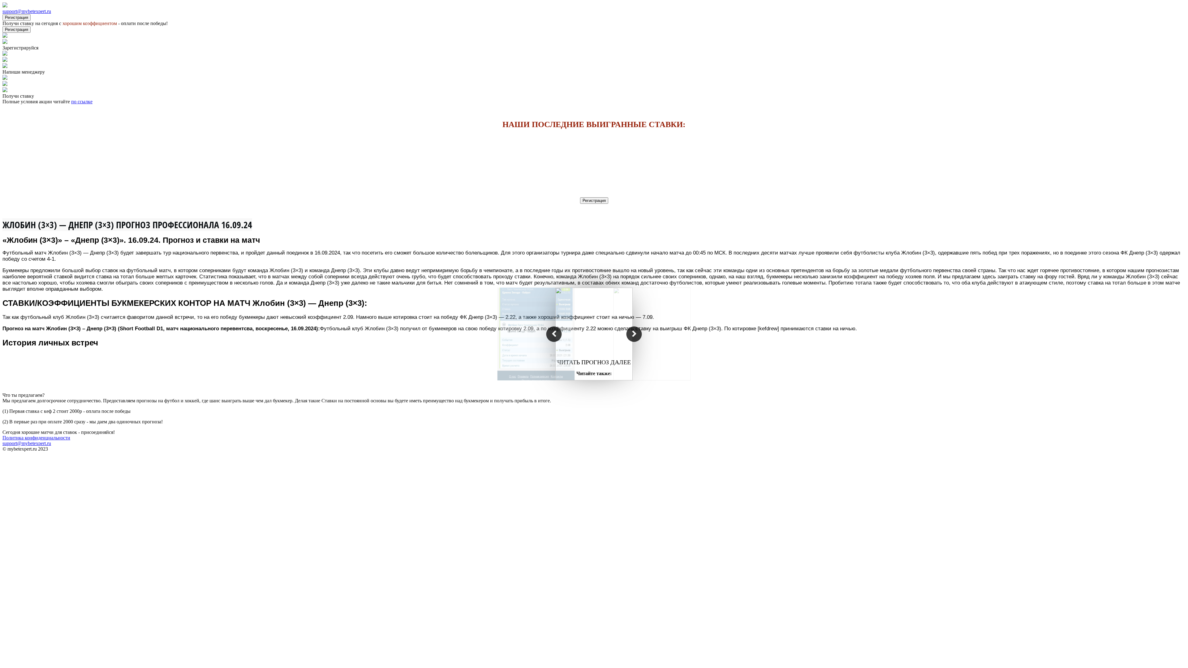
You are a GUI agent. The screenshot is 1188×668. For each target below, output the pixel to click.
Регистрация (16, 17)
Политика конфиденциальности (36, 437)
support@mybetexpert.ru (26, 11)
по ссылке (82, 101)
